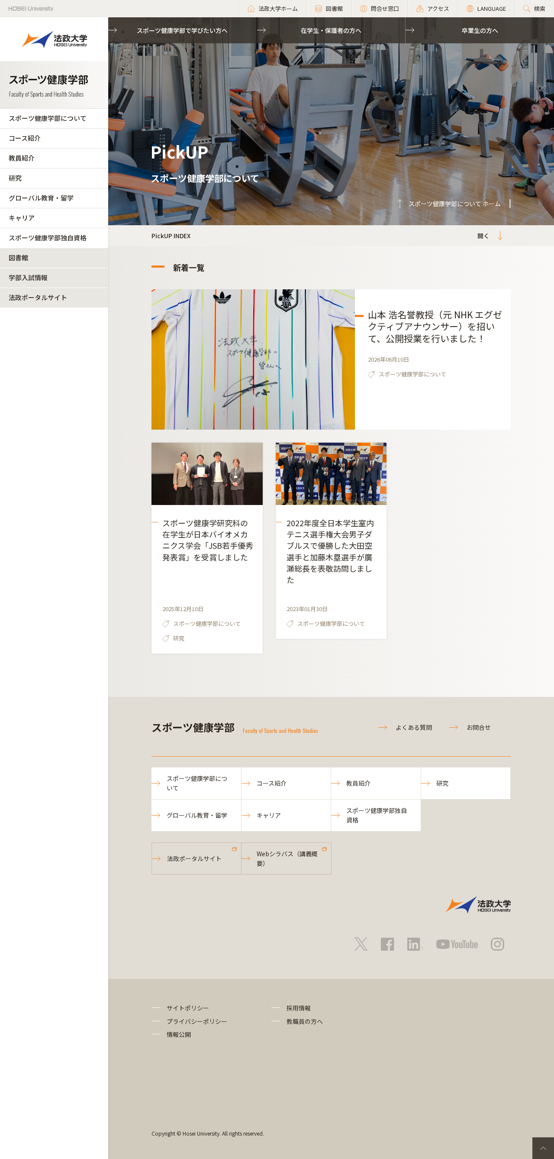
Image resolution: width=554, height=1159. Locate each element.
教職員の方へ (305, 1021)
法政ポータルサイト (38, 297)
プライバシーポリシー (197, 1021)
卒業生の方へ (480, 30)
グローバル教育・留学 (41, 197)
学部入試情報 (28, 277)
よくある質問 (414, 727)
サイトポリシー (188, 1008)
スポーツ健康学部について (48, 118)
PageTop (543, 1148)
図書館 (18, 257)
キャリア (22, 217)
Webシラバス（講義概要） (287, 858)
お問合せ (479, 727)
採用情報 (299, 1008)
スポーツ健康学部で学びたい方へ (182, 30)
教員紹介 (22, 157)
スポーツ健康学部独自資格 (48, 237)
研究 (15, 177)
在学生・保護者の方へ (331, 30)
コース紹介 (25, 137)
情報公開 (179, 1034)
